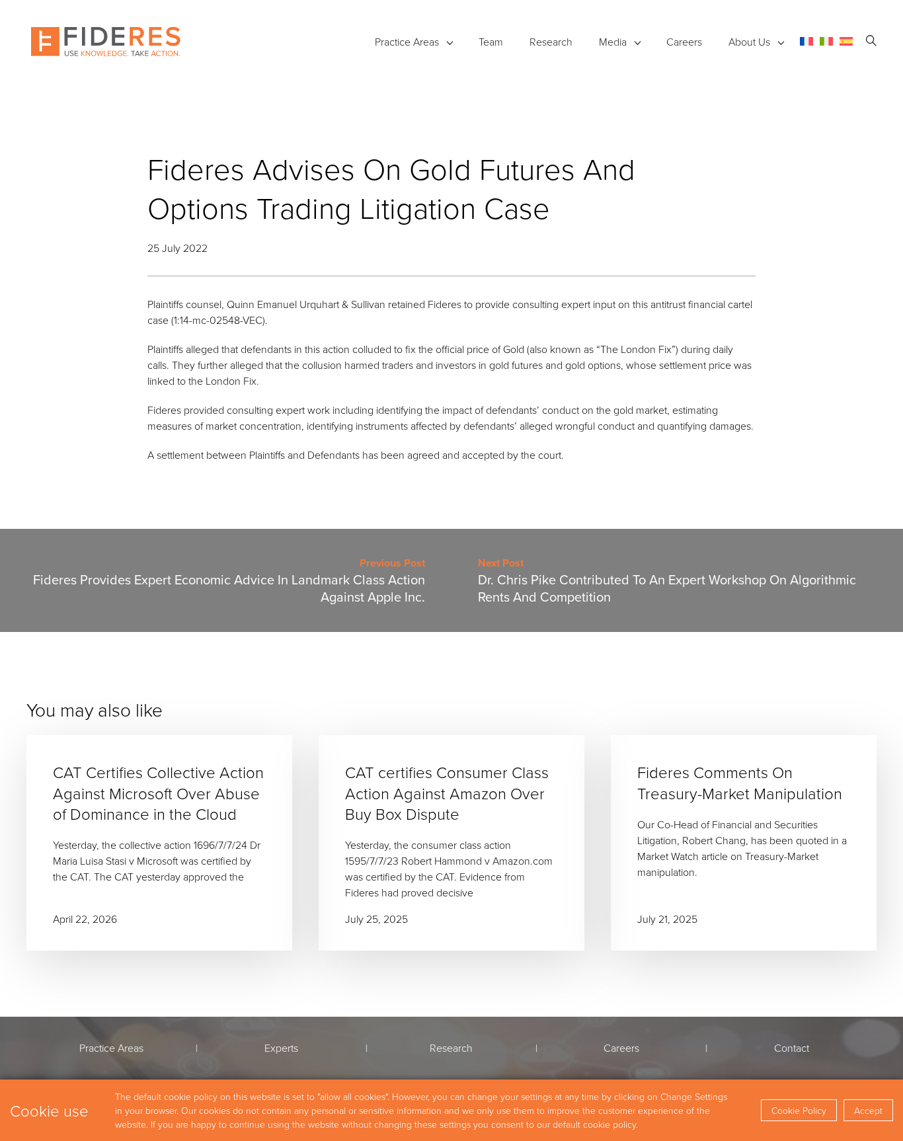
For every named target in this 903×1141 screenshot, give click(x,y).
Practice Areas (407, 41)
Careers (684, 41)
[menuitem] (806, 41)
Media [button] (613, 41)
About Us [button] (749, 41)
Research (551, 41)
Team (491, 41)
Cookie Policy (798, 1110)
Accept (868, 1110)
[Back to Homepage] (105, 41)
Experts (281, 1048)
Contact (791, 1048)
